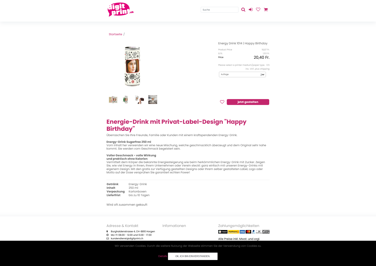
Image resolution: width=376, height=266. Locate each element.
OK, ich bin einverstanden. (192, 256)
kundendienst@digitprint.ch (127, 238)
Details (162, 256)
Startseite (115, 34)
